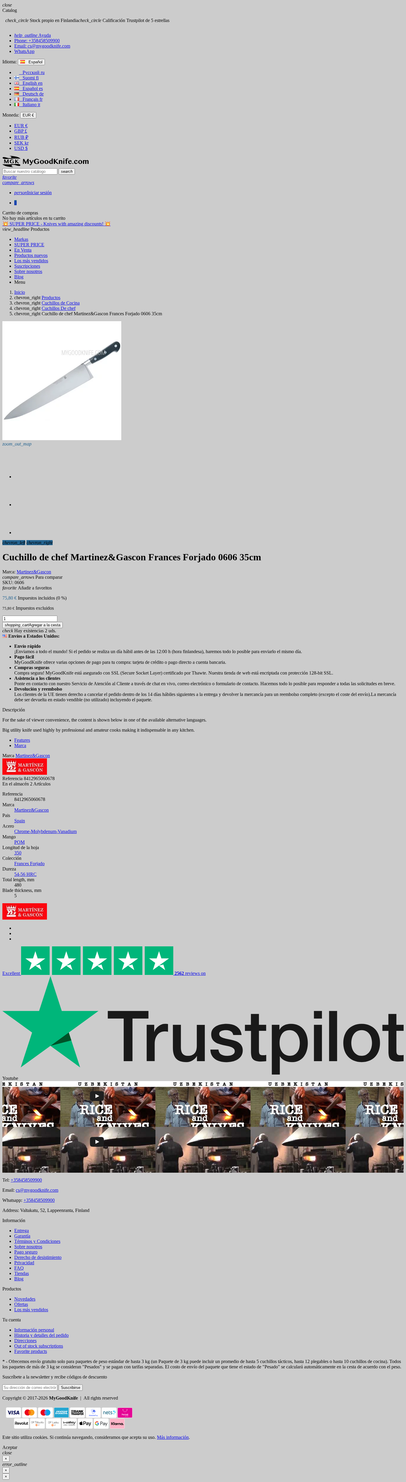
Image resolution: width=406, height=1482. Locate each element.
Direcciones (25, 1340)
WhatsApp (24, 51)
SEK (21, 142)
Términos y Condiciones (37, 1241)
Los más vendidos (31, 1309)
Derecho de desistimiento (38, 1257)
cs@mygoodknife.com (37, 1190)
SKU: (7, 582)
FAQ (19, 1268)
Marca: (8, 571)
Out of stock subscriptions (38, 1345)
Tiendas (21, 1273)
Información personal (34, 1329)
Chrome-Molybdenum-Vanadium (45, 831)
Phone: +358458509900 (37, 40)
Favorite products (30, 1351)
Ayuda (32, 35)
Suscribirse (70, 1387)
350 (17, 852)
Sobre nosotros (28, 1246)
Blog (18, 1278)
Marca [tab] (20, 745)
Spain (19, 820)
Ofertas (21, 1304)
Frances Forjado (29, 863)
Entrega (21, 1230)
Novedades (24, 1298)
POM (19, 842)
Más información (173, 1437)
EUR (21, 125)
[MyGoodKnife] (45, 165)
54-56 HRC (25, 874)
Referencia (12, 778)
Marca (8, 755)
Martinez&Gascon (31, 810)
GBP (20, 131)
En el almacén (15, 783)
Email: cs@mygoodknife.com (42, 45)
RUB (21, 137)
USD (21, 148)
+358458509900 (26, 1180)
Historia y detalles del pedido (41, 1335)
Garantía (22, 1235)
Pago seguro (25, 1251)
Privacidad (24, 1262)
